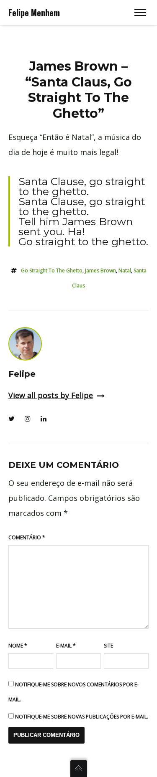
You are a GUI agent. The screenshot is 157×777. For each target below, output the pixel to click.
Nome (17, 645)
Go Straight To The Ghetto (51, 270)
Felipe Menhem (34, 12)
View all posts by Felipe (50, 395)
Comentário (26, 537)
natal (124, 270)
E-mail (66, 645)
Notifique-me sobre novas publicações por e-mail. (81, 716)
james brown (100, 270)
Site (108, 645)
